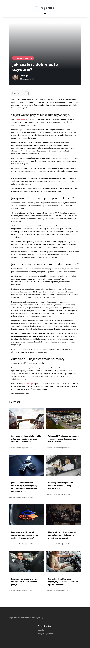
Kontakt (41, 630)
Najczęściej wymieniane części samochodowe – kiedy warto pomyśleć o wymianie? (62, 535)
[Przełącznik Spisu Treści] (25, 93)
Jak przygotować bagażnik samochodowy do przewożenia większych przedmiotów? (24, 535)
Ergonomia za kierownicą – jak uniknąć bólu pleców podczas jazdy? (24, 582)
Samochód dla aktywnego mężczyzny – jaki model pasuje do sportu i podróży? (63, 582)
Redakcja (22, 447)
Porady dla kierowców (23, 58)
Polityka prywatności (46, 634)
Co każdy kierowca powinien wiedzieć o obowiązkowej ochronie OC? (60, 485)
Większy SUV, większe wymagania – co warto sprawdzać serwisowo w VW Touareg (63, 439)
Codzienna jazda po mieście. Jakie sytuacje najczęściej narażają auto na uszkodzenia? (26, 439)
